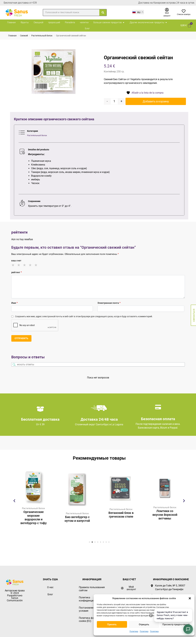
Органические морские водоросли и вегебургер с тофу (33, 517)
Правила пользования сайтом (92, 589)
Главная (12, 35)
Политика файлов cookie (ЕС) (89, 619)
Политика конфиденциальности (91, 599)
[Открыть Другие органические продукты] (166, 22)
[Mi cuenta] (167, 10)
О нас (50, 587)
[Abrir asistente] (188, 629)
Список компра (183, 14)
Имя (14, 303)
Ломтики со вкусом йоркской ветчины (164, 514)
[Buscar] (102, 12)
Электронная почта (109, 303)
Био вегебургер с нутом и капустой (77, 519)
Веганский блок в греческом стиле (121, 514)
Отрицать (144, 624)
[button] (189, 598)
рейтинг (16, 272)
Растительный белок (42, 35)
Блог (50, 594)
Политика (134, 631)
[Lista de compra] (183, 11)
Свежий (24, 35)
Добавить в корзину (156, 101)
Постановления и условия (89, 609)
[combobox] (71, 12)
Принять (112, 624)
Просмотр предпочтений (176, 624)
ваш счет (16, 260)
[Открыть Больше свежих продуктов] (123, 22)
